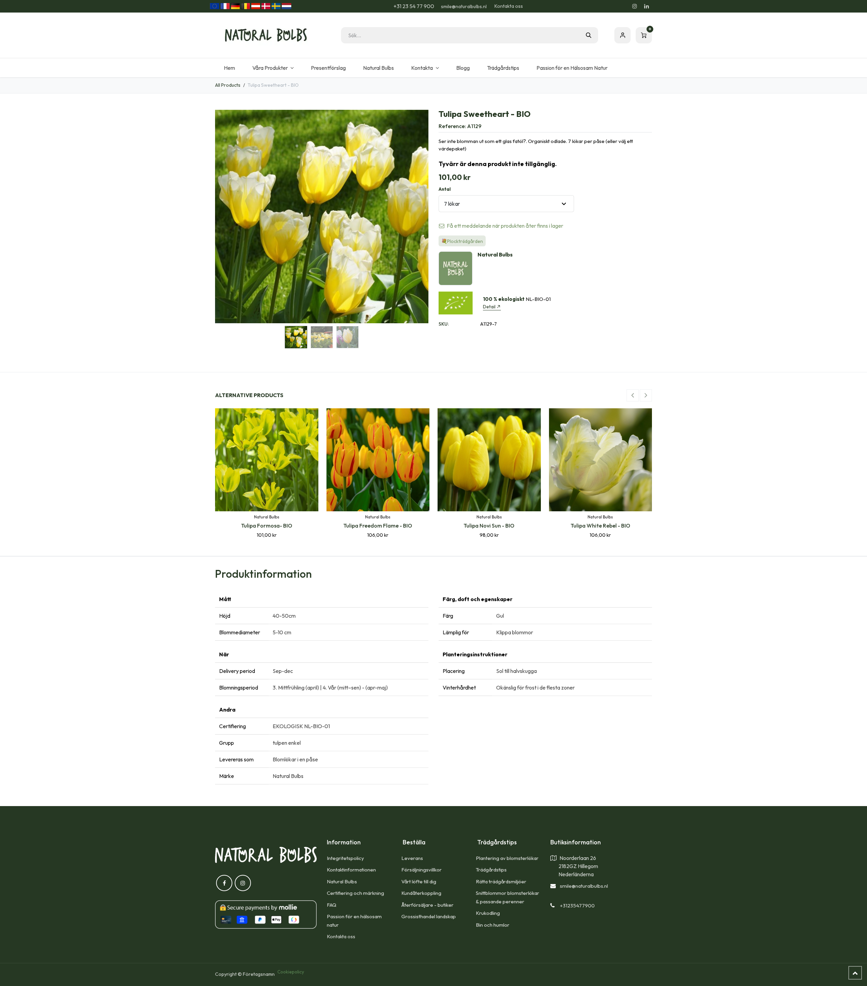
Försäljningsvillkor (421, 869)
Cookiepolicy (290, 972)
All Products (227, 85)
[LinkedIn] (646, 6)
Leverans (412, 858)
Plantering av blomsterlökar (507, 858)
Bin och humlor (492, 925)
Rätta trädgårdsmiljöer (501, 881)
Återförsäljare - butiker (427, 905)
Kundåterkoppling (421, 893)
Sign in (622, 35)
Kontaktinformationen (351, 869)
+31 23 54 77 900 (413, 6)
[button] (225, 216)
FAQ (331, 905)
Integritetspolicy (345, 858)
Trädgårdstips (491, 869)
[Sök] (588, 35)
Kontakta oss (508, 6)
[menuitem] (229, 67)
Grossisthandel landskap (428, 916)
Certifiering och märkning (355, 893)
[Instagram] (634, 6)
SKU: (444, 324)
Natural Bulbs (342, 881)
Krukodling (488, 913)
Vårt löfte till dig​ (418, 881)
